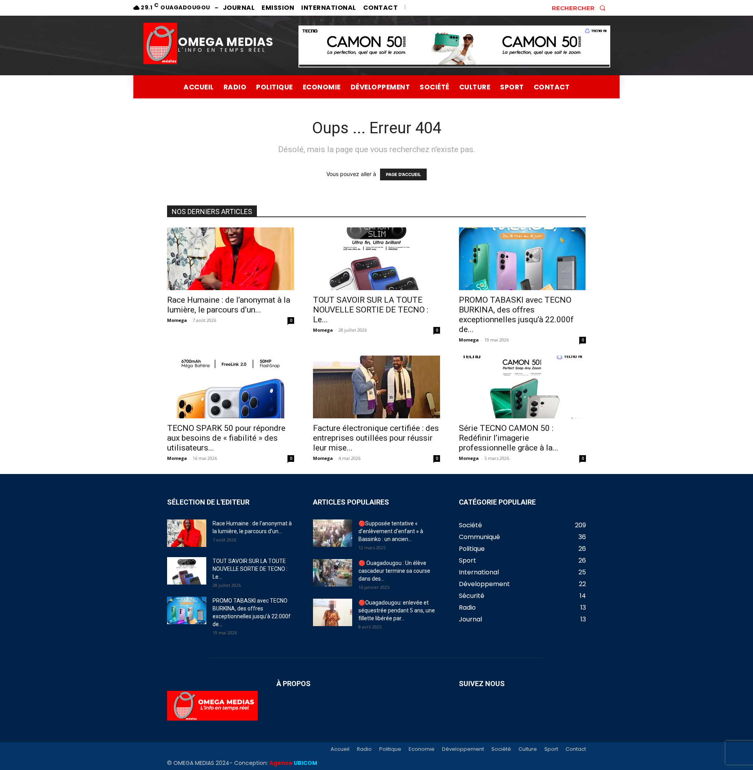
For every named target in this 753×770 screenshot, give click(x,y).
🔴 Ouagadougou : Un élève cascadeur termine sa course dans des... (394, 571)
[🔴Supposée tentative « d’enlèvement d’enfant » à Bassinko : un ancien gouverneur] (332, 533)
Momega (177, 320)
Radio (364, 749)
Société (501, 749)
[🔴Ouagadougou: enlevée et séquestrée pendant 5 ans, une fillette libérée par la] (332, 612)
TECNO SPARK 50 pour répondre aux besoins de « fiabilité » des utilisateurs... (226, 437)
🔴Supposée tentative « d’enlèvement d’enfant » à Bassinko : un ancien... (390, 531)
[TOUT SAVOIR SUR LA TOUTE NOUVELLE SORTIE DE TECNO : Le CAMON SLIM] (376, 258)
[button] (581, 8)
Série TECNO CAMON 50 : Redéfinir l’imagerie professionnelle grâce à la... (508, 437)
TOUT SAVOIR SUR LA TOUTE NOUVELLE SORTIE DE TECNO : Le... (370, 309)
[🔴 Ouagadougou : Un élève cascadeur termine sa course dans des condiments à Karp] (332, 573)
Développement (463, 749)
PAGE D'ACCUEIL (403, 174)
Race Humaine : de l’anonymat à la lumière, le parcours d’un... (228, 304)
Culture (527, 749)
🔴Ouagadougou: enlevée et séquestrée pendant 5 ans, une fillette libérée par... (396, 610)
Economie (422, 749)
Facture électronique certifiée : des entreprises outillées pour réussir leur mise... (376, 437)
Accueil (340, 749)
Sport (551, 749)
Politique (390, 749)
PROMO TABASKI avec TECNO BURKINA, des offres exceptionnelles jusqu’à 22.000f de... (516, 314)
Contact (576, 749)
